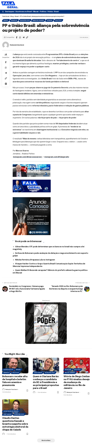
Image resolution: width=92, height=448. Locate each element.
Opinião (49, 20)
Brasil (56, 11)
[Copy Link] (27, 37)
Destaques (9, 11)
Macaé (36, 11)
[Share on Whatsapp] (20, 37)
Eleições (68, 369)
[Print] (6, 83)
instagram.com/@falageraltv (56, 157)
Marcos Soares (38, 20)
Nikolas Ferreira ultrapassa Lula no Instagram (35, 260)
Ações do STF (8, 369)
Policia (50, 11)
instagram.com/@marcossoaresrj (27, 157)
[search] (35, 5)
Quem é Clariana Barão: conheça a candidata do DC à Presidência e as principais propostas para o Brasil (46, 382)
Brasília (14, 20)
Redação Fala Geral (17, 45)
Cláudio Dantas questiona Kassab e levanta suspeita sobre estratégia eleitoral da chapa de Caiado (15, 424)
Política (43, 11)
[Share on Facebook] (16, 37)
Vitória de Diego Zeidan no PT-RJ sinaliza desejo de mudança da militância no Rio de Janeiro (77, 382)
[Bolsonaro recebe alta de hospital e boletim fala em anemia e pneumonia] (15, 365)
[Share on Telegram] (23, 37)
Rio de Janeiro (70, 372)
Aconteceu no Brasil (24, 11)
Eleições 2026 (25, 20)
